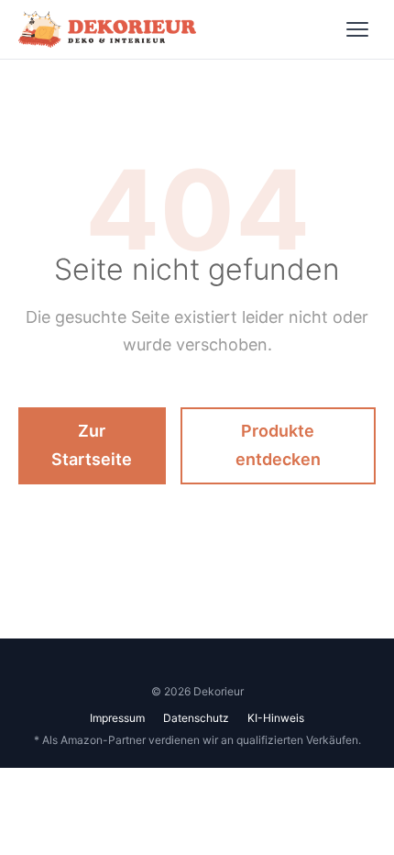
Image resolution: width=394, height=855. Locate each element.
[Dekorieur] (107, 29)
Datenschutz (196, 718)
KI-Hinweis (275, 718)
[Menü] (357, 29)
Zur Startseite (91, 445)
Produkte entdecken (278, 445)
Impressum (117, 718)
